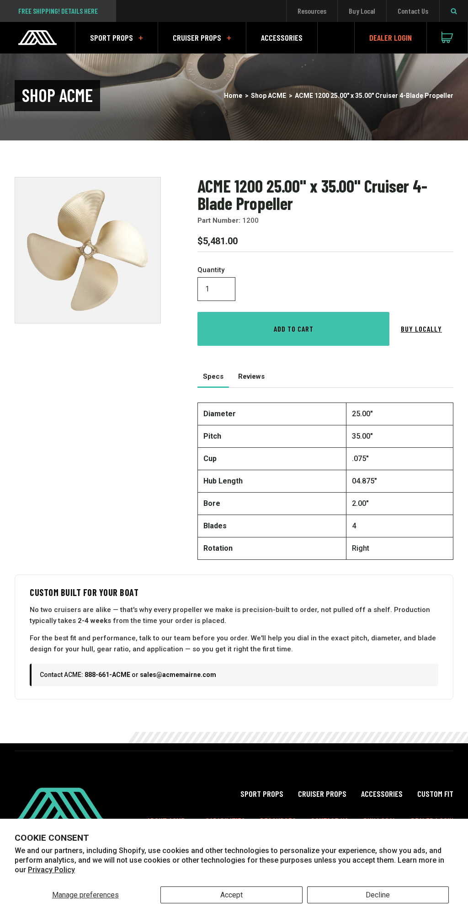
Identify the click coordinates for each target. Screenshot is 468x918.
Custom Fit (435, 794)
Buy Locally (421, 328)
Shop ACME (268, 95)
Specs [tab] (213, 376)
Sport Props (111, 37)
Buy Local (362, 10)
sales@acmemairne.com (178, 674)
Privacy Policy (51, 869)
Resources (312, 10)
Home (233, 95)
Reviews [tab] (251, 376)
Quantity (210, 270)
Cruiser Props (197, 37)
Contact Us (413, 10)
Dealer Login (390, 37)
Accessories (282, 37)
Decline (378, 895)
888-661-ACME (107, 674)
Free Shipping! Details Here (58, 10)
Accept (231, 895)
